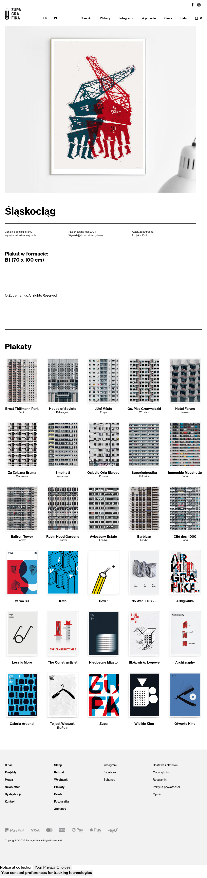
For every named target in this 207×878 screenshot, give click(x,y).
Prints (58, 794)
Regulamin (160, 780)
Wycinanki (61, 780)
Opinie (157, 794)
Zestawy (60, 809)
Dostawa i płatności (165, 765)
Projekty (11, 772)
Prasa (9, 780)
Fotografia (61, 801)
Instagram (110, 765)
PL (56, 18)
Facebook (110, 772)
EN (45, 18)
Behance (109, 780)
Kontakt (10, 801)
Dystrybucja (13, 794)
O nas (9, 765)
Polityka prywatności (166, 787)
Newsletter (12, 787)
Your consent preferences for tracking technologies (46, 872)
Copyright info (162, 772)
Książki (59, 772)
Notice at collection (16, 867)
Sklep (58, 765)
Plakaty (59, 787)
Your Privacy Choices (52, 867)
